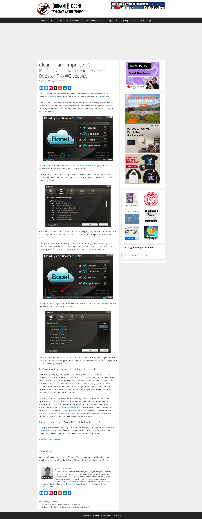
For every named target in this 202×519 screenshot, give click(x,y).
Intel (71, 407)
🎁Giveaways (145, 20)
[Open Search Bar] (159, 20)
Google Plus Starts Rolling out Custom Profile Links (61, 504)
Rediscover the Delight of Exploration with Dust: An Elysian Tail (66, 507)
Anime (63, 484)
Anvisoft (64, 105)
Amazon (54, 96)
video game (75, 484)
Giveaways (46, 502)
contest (42, 430)
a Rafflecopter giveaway (50, 439)
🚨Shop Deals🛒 (129, 20)
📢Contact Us (46, 20)
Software (54, 502)
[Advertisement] (101, 41)
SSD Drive (87, 410)
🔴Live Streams (72, 20)
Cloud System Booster (86, 165)
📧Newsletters (92, 20)
